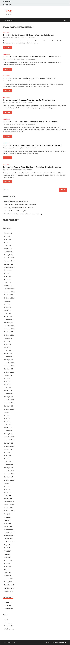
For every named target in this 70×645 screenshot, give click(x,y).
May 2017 (7, 554)
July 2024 (7, 304)
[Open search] (65, 20)
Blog (7, 11)
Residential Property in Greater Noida (16, 201)
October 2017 (8, 538)
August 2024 (8, 301)
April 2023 (7, 350)
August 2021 (8, 412)
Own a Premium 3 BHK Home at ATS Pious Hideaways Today (23, 214)
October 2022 (8, 369)
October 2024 (8, 295)
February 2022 (8, 393)
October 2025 (8, 264)
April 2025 (7, 282)
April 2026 (7, 245)
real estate (6, 32)
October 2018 (8, 508)
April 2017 (7, 557)
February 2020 (8, 464)
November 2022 (9, 366)
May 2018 (7, 520)
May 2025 (7, 279)
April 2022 (7, 387)
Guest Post (7, 602)
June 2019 (7, 489)
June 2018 (7, 517)
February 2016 (8, 579)
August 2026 (8, 233)
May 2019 (7, 492)
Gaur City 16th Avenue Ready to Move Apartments (20, 204)
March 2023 (8, 353)
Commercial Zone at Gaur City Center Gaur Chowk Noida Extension (32, 167)
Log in (6, 619)
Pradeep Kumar (20, 37)
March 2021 (8, 427)
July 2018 (7, 514)
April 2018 (7, 523)
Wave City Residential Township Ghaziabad (17, 211)
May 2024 (7, 310)
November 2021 (9, 403)
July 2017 (7, 548)
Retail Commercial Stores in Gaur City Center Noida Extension (29, 100)
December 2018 (9, 501)
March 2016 (8, 575)
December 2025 (9, 258)
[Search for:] (35, 190)
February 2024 (8, 319)
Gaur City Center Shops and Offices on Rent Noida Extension (29, 35)
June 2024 (7, 307)
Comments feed (9, 626)
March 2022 (8, 390)
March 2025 (8, 285)
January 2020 (8, 467)
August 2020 (8, 449)
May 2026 (7, 242)
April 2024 (7, 313)
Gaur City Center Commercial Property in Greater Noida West (29, 78)
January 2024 (8, 322)
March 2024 (8, 316)
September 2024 (9, 298)
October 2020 (8, 443)
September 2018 (9, 511)
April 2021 (7, 424)
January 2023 (8, 359)
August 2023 (8, 338)
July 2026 (7, 236)
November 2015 (9, 588)
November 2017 (9, 535)
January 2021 (8, 434)
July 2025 (7, 273)
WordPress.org (8, 629)
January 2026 (8, 255)
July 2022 (7, 378)
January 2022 (8, 397)
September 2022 (9, 372)
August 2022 (8, 375)
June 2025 (7, 276)
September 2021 (9, 409)
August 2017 (8, 545)
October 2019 (8, 477)
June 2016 (7, 566)
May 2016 (7, 569)
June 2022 (7, 381)
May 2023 (7, 347)
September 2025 (9, 267)
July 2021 (7, 415)
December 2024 (9, 289)
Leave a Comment (30, 37)
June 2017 (7, 551)
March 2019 (8, 498)
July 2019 (7, 486)
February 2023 (8, 356)
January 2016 (8, 582)
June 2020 (7, 455)
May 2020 (7, 458)
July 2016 (7, 563)
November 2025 (9, 261)
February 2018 (8, 529)
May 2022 (7, 384)
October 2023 (8, 332)
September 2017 (9, 542)
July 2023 (7, 341)
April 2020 (7, 461)
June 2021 (7, 418)
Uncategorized (8, 608)
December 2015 (9, 585)
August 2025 (8, 270)
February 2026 (8, 251)
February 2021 (8, 430)
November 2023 (9, 329)
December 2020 (9, 437)
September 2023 (9, 335)
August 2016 (8, 560)
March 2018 (8, 526)
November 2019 (9, 474)
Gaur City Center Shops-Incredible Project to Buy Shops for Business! (32, 145)
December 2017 (9, 532)
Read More (6, 47)
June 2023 (7, 344)
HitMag (64, 642)
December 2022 (9, 363)
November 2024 (9, 292)
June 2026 (7, 239)
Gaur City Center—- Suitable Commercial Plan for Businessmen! (30, 121)
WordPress (56, 642)
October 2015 (8, 591)
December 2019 (9, 471)
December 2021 (9, 400)
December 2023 (9, 326)
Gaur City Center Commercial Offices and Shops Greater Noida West (32, 56)
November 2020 (9, 440)
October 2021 (8, 406)
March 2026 (8, 248)
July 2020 (7, 452)
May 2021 (7, 421)
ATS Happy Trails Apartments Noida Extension (18, 207)
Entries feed (7, 623)
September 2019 (9, 480)
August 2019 (8, 483)
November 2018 (9, 505)
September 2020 (9, 446)
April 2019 (7, 495)
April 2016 (7, 572)
